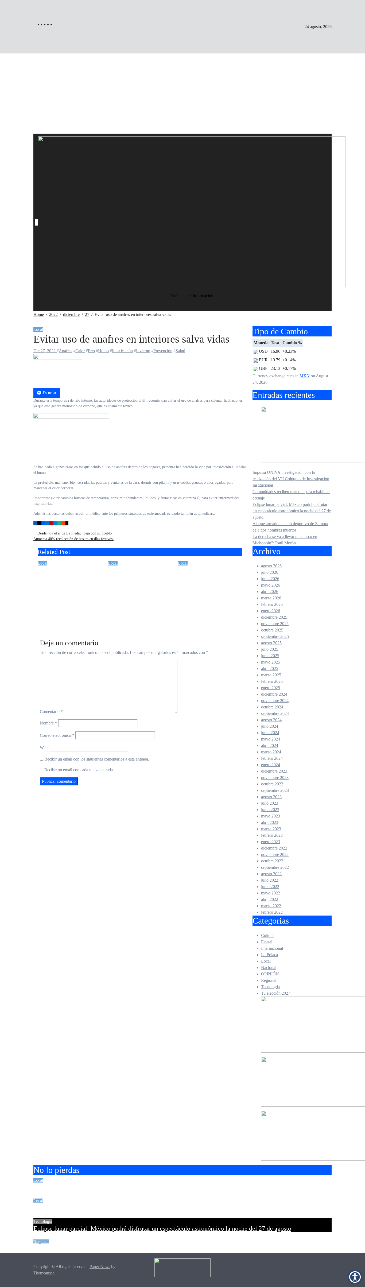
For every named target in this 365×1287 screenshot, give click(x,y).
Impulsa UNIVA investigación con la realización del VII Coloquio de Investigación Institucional (291, 478)
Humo (103, 350)
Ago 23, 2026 (189, 600)
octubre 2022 (272, 861)
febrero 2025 (272, 681)
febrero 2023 (272, 835)
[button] (355, 1277)
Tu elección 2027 (275, 993)
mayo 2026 (270, 585)
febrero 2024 (272, 758)
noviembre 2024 (275, 700)
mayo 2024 (270, 739)
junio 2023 (270, 809)
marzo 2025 (271, 675)
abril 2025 (269, 668)
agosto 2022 (271, 873)
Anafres (65, 350)
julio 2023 (269, 803)
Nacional (268, 967)
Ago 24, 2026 (49, 616)
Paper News (100, 1266)
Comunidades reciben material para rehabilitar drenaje (139, 578)
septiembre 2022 (275, 867)
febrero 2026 (272, 604)
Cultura (267, 935)
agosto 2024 (271, 720)
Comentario (51, 711)
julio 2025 (269, 649)
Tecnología (270, 986)
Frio (91, 350)
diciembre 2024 (274, 694)
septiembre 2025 (275, 636)
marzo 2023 (271, 829)
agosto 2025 (271, 643)
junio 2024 (270, 732)
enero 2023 (270, 841)
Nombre (48, 723)
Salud (180, 350)
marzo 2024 (271, 752)
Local (354, 172)
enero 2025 (270, 687)
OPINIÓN (270, 974)
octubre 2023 (272, 784)
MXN (305, 376)
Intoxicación (122, 350)
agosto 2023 (271, 796)
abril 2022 (269, 899)
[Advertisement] (182, 93)
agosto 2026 (271, 566)
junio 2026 (270, 578)
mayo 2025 (270, 662)
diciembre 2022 (274, 848)
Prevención (162, 350)
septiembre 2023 (275, 790)
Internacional (272, 948)
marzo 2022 (271, 906)
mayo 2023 (270, 816)
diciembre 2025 (274, 617)
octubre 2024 (272, 707)
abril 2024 (269, 745)
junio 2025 (270, 655)
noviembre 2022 (275, 854)
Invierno (143, 350)
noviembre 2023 (275, 777)
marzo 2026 (271, 598)
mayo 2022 (270, 893)
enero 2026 (270, 610)
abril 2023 (269, 822)
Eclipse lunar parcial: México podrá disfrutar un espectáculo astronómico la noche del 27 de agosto (292, 511)
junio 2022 (270, 886)
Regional (268, 980)
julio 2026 (269, 572)
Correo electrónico (57, 735)
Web (44, 747)
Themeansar (43, 1273)
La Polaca (269, 954)
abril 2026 (269, 591)
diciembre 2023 (274, 771)
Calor (80, 350)
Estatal (355, 183)
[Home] (36, 222)
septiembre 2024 (275, 713)
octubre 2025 (272, 630)
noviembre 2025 (275, 623)
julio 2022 (269, 880)
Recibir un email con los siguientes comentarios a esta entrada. (96, 759)
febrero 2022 (272, 912)
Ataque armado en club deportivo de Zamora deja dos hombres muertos (126, 1248)
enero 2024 (270, 764)
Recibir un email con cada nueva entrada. (79, 769)
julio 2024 (269, 726)
